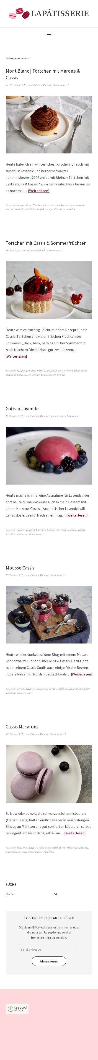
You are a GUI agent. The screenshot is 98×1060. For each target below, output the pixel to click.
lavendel (10, 533)
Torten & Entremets (47, 370)
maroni (19, 209)
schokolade (48, 851)
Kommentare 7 (61, 85)
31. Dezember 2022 (16, 85)
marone (10, 209)
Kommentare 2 (54, 250)
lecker (20, 374)
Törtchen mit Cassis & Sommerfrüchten (46, 243)
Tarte (28, 205)
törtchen (61, 374)
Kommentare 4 (58, 734)
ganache (83, 847)
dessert (81, 529)
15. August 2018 (14, 575)
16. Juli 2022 (13, 250)
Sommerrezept (48, 374)
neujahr (41, 209)
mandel (37, 851)
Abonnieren (49, 961)
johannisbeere (13, 851)
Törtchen (37, 205)
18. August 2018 (14, 416)
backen (61, 205)
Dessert (20, 688)
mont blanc (30, 209)
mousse (19, 533)
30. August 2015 (14, 734)
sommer (36, 374)
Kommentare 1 (58, 575)
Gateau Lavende (22, 409)
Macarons (22, 847)
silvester (58, 209)
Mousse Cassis (20, 568)
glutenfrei (11, 374)
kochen (77, 688)
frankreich (72, 847)
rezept (49, 209)
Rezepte (21, 205)
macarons (27, 851)
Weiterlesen (38, 190)
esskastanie (79, 205)
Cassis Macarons (22, 727)
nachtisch (30, 533)
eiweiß (62, 847)
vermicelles (69, 209)
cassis (69, 205)
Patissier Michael (42, 85)
